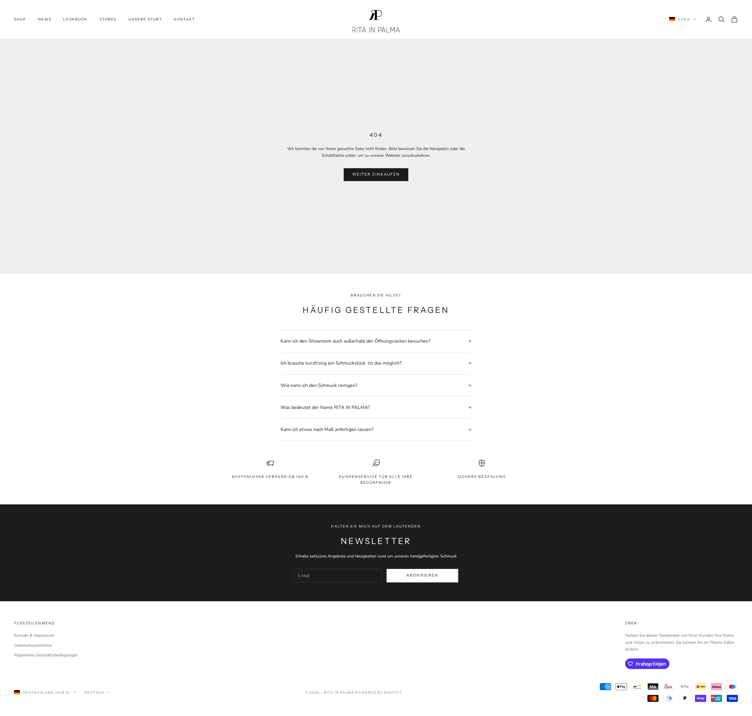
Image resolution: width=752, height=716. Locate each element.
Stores (108, 19)
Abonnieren (422, 575)
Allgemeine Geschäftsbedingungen (46, 655)
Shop (20, 19)
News (45, 19)
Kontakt (184, 19)
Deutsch (94, 692)
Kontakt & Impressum (34, 635)
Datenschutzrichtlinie (33, 645)
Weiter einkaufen (376, 174)
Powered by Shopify (378, 692)
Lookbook (75, 19)
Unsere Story (145, 19)
